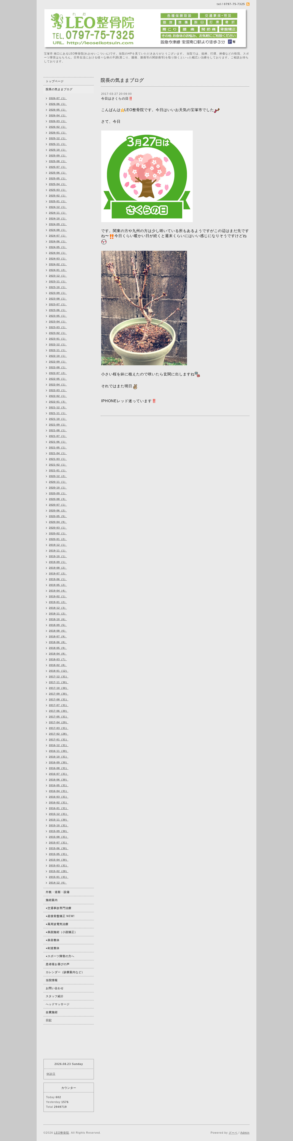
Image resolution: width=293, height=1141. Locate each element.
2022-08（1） (58, 367)
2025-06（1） (58, 172)
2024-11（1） (58, 212)
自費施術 (52, 1012)
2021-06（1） (58, 441)
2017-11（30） (58, 682)
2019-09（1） (58, 562)
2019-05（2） (58, 585)
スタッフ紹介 (55, 996)
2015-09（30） (58, 831)
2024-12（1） (58, 207)
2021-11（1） (58, 413)
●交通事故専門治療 (58, 908)
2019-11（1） (58, 550)
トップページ (55, 81)
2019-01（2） (58, 602)
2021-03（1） (58, 459)
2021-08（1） (58, 430)
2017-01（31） (58, 739)
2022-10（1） (58, 356)
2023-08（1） (58, 298)
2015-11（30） (58, 819)
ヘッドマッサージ (58, 1004)
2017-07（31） (58, 705)
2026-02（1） (58, 127)
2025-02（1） (58, 195)
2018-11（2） (58, 613)
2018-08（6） (58, 630)
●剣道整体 (53, 948)
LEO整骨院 (61, 1132)
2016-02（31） (58, 802)
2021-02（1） (58, 464)
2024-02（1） (58, 264)
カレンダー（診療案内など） (65, 972)
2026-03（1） (58, 121)
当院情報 (52, 980)
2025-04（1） (58, 184)
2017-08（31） (58, 699)
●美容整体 (53, 940)
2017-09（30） (58, 693)
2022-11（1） (58, 350)
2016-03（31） (58, 796)
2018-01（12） (58, 670)
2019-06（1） (58, 579)
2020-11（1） (58, 481)
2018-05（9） (58, 648)
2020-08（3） (58, 499)
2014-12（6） (58, 882)
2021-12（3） (58, 407)
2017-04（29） (58, 722)
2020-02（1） (58, 533)
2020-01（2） (58, 539)
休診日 (50, 1073)
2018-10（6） (58, 619)
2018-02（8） (58, 665)
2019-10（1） (58, 556)
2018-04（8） (58, 653)
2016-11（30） (58, 751)
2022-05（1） (58, 378)
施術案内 (52, 900)
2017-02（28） (58, 733)
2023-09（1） (58, 293)
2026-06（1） (58, 104)
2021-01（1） (58, 470)
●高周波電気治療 (57, 924)
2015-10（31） (58, 825)
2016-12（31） (58, 745)
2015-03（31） (58, 865)
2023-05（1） (58, 315)
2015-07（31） (58, 842)
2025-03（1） (58, 189)
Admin (245, 1132)
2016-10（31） (58, 756)
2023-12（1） (58, 275)
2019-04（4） (58, 590)
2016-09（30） (58, 762)
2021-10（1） (58, 419)
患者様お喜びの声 (58, 964)
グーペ (233, 1132)
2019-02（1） (58, 596)
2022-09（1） (58, 361)
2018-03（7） (58, 659)
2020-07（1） (58, 504)
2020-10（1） (58, 487)
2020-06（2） (58, 510)
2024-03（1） (58, 258)
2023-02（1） (58, 333)
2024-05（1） (58, 247)
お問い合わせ (55, 988)
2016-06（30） (58, 779)
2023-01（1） (58, 338)
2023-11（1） (58, 281)
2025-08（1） (58, 161)
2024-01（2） (58, 270)
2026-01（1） (58, 132)
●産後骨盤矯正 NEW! (60, 916)
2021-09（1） (58, 424)
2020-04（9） (58, 522)
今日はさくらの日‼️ (117, 98)
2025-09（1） (58, 155)
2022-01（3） (58, 401)
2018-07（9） (58, 636)
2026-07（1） (58, 98)
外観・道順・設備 (58, 892)
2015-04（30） (58, 859)
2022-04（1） (58, 384)
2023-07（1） (58, 304)
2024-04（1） (58, 252)
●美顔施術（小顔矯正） (61, 932)
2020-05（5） (58, 516)
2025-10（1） (58, 149)
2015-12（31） (58, 814)
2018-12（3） (58, 607)
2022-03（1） (58, 390)
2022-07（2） (58, 373)
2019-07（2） (58, 573)
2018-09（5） (58, 625)
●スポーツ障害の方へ (60, 956)
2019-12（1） (58, 544)
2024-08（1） (58, 230)
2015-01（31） (58, 877)
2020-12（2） (58, 476)
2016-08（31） (58, 768)
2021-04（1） (58, 453)
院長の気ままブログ (59, 89)
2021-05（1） (58, 447)
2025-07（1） (58, 167)
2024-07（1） (58, 235)
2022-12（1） (58, 344)
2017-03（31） (58, 728)
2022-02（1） (58, 396)
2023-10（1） (58, 287)
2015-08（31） (58, 836)
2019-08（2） (58, 567)
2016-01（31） (58, 808)
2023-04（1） (58, 321)
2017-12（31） (58, 676)
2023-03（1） (58, 327)
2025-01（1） (58, 201)
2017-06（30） (58, 711)
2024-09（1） (58, 224)
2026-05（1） (58, 109)
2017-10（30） (58, 688)
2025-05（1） (58, 178)
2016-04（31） (58, 791)
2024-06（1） (58, 241)
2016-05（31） (58, 785)
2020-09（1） (58, 493)
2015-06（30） (58, 848)
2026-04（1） (58, 115)
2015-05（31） (58, 854)
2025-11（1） (58, 144)
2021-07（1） (58, 436)
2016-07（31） (58, 773)
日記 (49, 1020)
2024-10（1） (58, 218)
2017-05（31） (58, 716)
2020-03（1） (58, 527)
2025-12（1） (58, 138)
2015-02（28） (58, 871)
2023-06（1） (58, 310)
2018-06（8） (58, 642)
